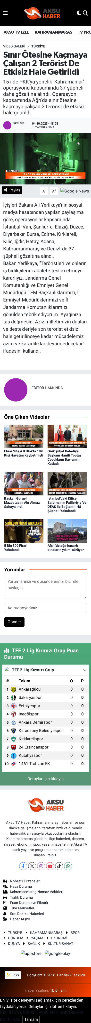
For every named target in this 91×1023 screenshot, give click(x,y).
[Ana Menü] (5, 12)
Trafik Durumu (21, 897)
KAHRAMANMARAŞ (53, 32)
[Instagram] (41, 866)
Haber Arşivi (20, 919)
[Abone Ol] (74, 190)
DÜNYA (14, 943)
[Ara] (85, 12)
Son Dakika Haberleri (27, 914)
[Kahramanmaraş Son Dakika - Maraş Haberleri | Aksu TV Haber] (42, 13)
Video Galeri (14, 46)
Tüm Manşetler (22, 908)
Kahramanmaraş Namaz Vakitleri (36, 892)
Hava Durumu (21, 886)
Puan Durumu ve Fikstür (29, 903)
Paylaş (14, 190)
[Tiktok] (59, 866)
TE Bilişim (58, 990)
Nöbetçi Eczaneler (25, 881)
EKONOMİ (59, 938)
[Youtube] (50, 866)
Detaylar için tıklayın (45, 778)
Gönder (14, 621)
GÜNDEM (15, 938)
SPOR (75, 933)
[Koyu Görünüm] (79, 12)
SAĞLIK (34, 943)
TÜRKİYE (15, 933)
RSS (15, 975)
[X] (32, 866)
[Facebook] (23, 866)
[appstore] (32, 954)
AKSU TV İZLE (16, 32)
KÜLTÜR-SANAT (60, 943)
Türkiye (38, 46)
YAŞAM (37, 938)
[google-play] (57, 954)
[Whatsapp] (68, 866)
